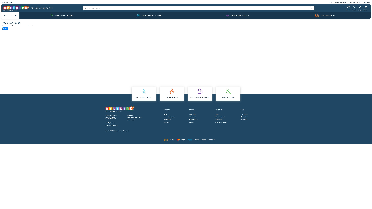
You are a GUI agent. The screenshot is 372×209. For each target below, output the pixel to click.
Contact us (130, 115)
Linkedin (244, 119)
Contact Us (192, 117)
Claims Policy (218, 119)
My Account (192, 114)
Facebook (244, 114)
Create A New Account (8, 2)
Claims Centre (193, 119)
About (330, 2)
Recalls (191, 122)
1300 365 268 (366, 2)
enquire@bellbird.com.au (134, 117)
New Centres (167, 119)
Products (8, 16)
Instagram (245, 117)
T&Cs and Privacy (220, 117)
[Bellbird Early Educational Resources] (16, 8)
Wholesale (352, 2)
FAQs (358, 2)
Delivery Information (220, 122)
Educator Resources (340, 2)
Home (5, 28)
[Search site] (312, 8)
